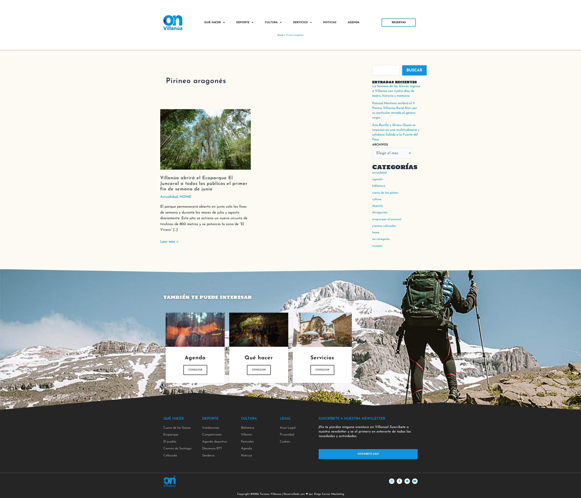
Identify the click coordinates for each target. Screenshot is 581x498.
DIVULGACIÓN (379, 212)
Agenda (353, 22)
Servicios (300, 22)
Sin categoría (380, 239)
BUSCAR (414, 70)
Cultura (271, 22)
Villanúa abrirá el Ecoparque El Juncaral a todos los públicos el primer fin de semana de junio (204, 183)
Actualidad (169, 197)
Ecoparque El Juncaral (386, 219)
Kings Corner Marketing (329, 494)
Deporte (242, 22)
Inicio (280, 35)
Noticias (329, 22)
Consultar (195, 370)
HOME (185, 197)
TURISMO (377, 245)
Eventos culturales (384, 225)
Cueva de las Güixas (385, 192)
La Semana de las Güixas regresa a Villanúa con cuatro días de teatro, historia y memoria (396, 91)
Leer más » (169, 241)
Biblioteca (378, 185)
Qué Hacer (212, 22)
